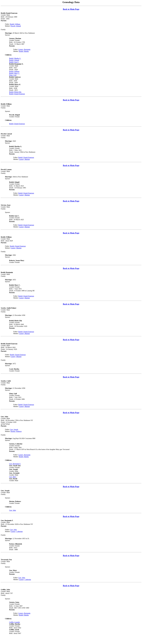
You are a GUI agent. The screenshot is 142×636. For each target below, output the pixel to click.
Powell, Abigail (16, 26)
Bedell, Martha (24, 51)
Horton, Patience (16, 431)
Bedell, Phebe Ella (15, 92)
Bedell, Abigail (14, 60)
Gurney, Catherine (17, 531)
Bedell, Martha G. (15, 58)
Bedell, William (15, 24)
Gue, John (12, 510)
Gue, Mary (12, 477)
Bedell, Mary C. (14, 73)
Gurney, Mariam (24, 159)
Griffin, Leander (14, 622)
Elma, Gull (12, 75)
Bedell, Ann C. (14, 62)
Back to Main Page (71, 9)
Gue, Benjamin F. (15, 464)
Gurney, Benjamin (24, 49)
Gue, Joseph (14, 429)
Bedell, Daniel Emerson (17, 94)
